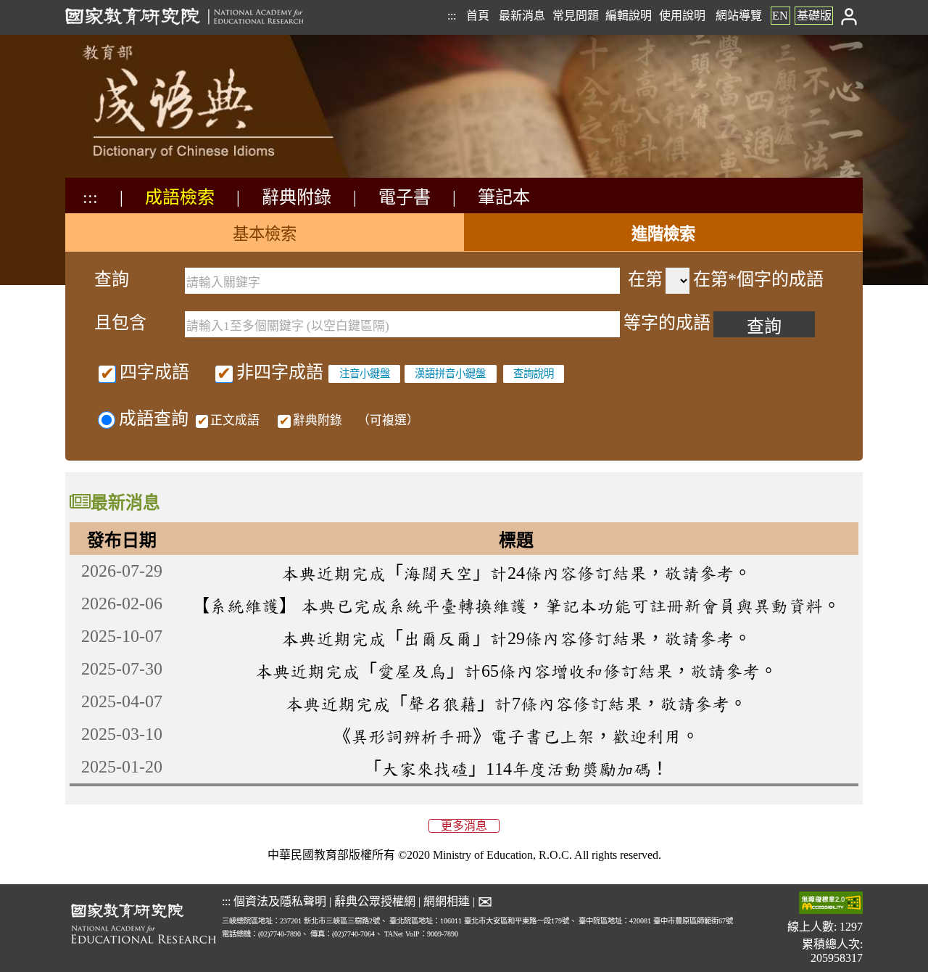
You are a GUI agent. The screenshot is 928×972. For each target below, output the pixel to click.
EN (780, 15)
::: (451, 15)
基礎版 (814, 15)
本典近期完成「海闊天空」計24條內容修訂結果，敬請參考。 (516, 573)
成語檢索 (180, 197)
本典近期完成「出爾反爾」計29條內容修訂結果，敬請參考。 (516, 638)
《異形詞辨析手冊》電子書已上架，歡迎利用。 (516, 736)
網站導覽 (739, 15)
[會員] (849, 15)
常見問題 (575, 15)
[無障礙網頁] (831, 904)
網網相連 (446, 901)
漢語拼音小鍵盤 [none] (450, 373)
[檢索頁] (137, 176)
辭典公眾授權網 (374, 901)
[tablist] (464, 232)
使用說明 (682, 15)
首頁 (477, 15)
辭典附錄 (296, 197)
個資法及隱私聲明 (279, 901)
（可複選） (314, 420)
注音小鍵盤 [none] (364, 373)
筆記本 (504, 197)
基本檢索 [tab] (265, 234)
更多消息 (464, 826)
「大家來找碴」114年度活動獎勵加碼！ (516, 768)
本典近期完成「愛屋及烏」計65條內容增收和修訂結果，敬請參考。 (516, 671)
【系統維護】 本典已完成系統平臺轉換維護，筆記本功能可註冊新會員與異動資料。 (516, 605)
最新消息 (522, 15)
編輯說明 (628, 15)
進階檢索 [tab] (663, 234)
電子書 (404, 197)
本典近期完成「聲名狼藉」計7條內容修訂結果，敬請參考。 (516, 703)
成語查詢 (153, 418)
